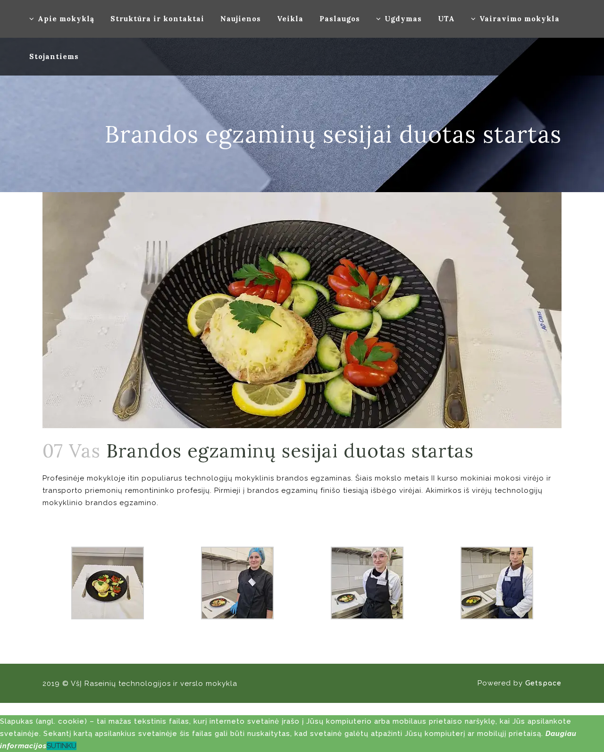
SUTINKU (61, 746)
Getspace (543, 683)
